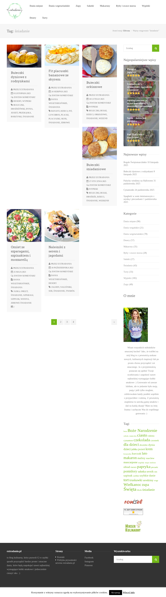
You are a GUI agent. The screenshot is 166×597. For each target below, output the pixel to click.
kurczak (136, 453)
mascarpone (130, 462)
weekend (104, 201)
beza (125, 431)
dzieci (64, 111)
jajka (16, 291)
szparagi (28, 295)
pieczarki (154, 467)
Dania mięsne (36, 6)
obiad (127, 467)
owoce (133, 467)
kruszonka (127, 454)
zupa (145, 484)
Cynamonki (129, 190)
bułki (103, 111)
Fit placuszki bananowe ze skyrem (59, 75)
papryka (143, 466)
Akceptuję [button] (115, 592)
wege (156, 481)
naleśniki (65, 287)
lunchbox (54, 115)
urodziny (148, 480)
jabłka (134, 449)
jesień (14, 113)
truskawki (135, 480)
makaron (130, 458)
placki (65, 115)
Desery (33, 18)
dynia (29, 109)
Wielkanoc (132, 484)
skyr (64, 119)
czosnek (155, 440)
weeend (103, 118)
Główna (126, 30)
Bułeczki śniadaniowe (96, 167)
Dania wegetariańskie (59, 6)
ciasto (142, 435)
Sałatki (90, 6)
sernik (150, 471)
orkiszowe (101, 114)
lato (144, 453)
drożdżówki (18, 109)
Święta (130, 489)
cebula (126, 436)
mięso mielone (150, 463)
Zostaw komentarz (24, 97)
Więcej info (129, 592)
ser (51, 291)
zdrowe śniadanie (21, 303)
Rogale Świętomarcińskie (135, 162)
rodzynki (16, 117)
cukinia (151, 435)
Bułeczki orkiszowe (94, 85)
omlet (24, 291)
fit (70, 111)
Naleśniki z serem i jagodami (57, 251)
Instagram (89, 561)
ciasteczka (132, 436)
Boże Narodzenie (142, 430)
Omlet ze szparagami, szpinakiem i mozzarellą (21, 253)
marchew (150, 458)
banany (55, 111)
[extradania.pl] (15, 11)
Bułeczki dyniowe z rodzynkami (20, 77)
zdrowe (65, 123)
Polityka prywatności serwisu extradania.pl (66, 561)
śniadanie (28, 117)
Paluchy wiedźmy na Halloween (138, 181)
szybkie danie (147, 475)
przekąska (25, 113)
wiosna (25, 299)
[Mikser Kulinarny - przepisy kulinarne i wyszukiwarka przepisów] (141, 526)
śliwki (139, 490)
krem (149, 449)
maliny (141, 458)
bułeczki (18, 105)
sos (155, 471)
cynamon (128, 440)
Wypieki (146, 6)
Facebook (89, 557)
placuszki (54, 119)
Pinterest (89, 565)
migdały (141, 463)
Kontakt (61, 557)
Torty (44, 18)
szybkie (136, 476)
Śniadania (54, 107)
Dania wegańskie (133, 228)
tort (126, 480)
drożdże (91, 197)
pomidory (130, 471)
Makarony (105, 6)
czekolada (142, 440)
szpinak (15, 299)
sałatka (142, 471)
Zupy (78, 6)
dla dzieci (131, 444)
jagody (55, 287)
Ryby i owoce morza (126, 6)
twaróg (70, 291)
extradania (27, 89)
